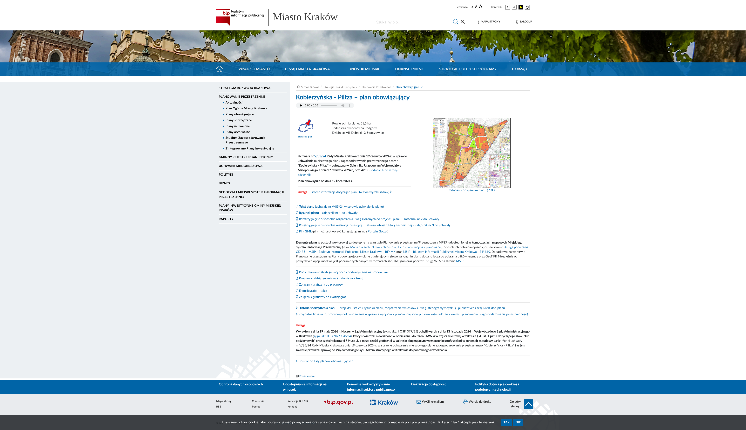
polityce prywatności (421, 422)
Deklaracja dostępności (429, 384)
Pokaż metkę (307, 376)
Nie (518, 422)
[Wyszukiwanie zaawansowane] (463, 22)
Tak (507, 422)
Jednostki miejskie (362, 69)
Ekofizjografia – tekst (312, 290)
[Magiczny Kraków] (389, 405)
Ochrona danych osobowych (241, 384)
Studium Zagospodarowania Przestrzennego (245, 140)
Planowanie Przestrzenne (242, 96)
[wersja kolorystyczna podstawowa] (508, 7)
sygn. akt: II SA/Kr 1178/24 (332, 336)
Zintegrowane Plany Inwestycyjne (250, 148)
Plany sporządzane (239, 120)
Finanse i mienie (409, 69)
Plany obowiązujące (240, 114)
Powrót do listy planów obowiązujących (325, 361)
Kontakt (292, 406)
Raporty (226, 219)
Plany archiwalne (238, 132)
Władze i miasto (254, 69)
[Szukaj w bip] (456, 22)
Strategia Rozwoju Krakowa (244, 88)
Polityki (226, 174)
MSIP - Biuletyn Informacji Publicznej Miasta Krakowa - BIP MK (446, 251)
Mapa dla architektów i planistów (373, 247)
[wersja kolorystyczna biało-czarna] (514, 7)
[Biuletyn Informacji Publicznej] (342, 404)
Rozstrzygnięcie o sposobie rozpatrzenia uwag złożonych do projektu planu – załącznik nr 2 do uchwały (368, 219)
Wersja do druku (479, 401)
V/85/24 (320, 156)
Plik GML (305, 231)
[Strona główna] (221, 69)
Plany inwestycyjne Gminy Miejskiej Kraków (250, 208)
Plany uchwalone (238, 126)
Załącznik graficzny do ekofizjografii (322, 297)
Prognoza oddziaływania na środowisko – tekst (330, 278)
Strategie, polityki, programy (468, 69)
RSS (218, 406)
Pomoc (256, 406)
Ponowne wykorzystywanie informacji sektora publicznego (371, 387)
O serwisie (258, 401)
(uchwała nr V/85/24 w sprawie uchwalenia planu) (341, 206)
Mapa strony (223, 401)
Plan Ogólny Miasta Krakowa (246, 108)
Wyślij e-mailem (432, 401)
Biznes (224, 183)
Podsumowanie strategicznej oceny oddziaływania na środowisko (343, 272)
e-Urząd (519, 69)
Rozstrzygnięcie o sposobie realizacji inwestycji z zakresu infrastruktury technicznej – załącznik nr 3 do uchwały (374, 225)
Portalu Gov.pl (377, 231)
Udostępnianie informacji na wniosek (305, 387)
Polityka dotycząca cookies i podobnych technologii (497, 387)
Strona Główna (310, 87)
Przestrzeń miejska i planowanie (420, 247)
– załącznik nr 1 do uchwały (327, 212)
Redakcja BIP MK (298, 401)
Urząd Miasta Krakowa (307, 69)
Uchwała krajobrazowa (240, 166)
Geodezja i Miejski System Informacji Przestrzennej (251, 195)
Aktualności (234, 102)
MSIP (459, 261)
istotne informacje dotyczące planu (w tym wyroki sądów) (350, 192)
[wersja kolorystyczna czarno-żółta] (521, 7)
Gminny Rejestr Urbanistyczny (246, 157)
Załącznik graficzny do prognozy (320, 284)
